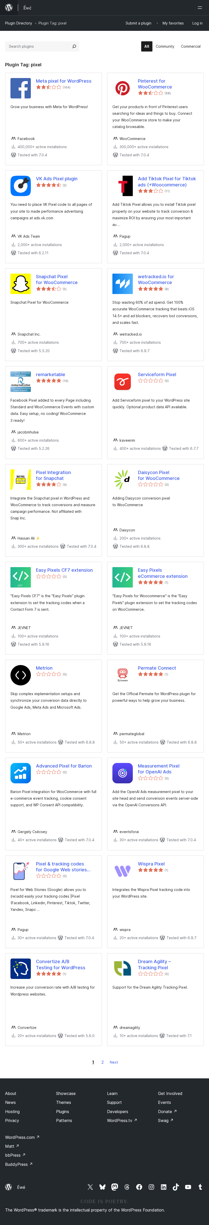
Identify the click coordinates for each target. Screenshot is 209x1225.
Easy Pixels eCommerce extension (163, 573)
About (10, 1093)
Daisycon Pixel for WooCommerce (159, 475)
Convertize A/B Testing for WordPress (60, 964)
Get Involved (170, 1093)
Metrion (44, 668)
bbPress (15, 1155)
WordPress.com (22, 1137)
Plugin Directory (18, 23)
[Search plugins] (74, 46)
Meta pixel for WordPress (64, 81)
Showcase (66, 1093)
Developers (117, 1111)
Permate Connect (157, 668)
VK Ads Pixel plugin (56, 178)
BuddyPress (19, 1164)
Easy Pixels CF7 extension (64, 570)
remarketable (50, 374)
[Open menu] (201, 7)
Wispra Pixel (151, 863)
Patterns (64, 1120)
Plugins (62, 1111)
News (10, 1102)
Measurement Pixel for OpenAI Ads (158, 768)
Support (114, 1102)
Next (114, 1062)
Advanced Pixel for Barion (64, 766)
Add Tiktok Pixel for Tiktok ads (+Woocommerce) (167, 181)
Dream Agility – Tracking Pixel (154, 964)
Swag (166, 1120)
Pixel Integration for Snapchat (53, 475)
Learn (112, 1093)
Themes (63, 1102)
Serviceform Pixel (157, 374)
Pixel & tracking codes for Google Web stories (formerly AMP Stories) (61, 867)
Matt (12, 1146)
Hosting (12, 1111)
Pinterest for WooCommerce (155, 84)
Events (164, 1102)
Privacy (12, 1120)
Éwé (21, 1187)
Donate (167, 1111)
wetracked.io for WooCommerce (156, 279)
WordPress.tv (122, 1120)
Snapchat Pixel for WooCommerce (57, 279)
